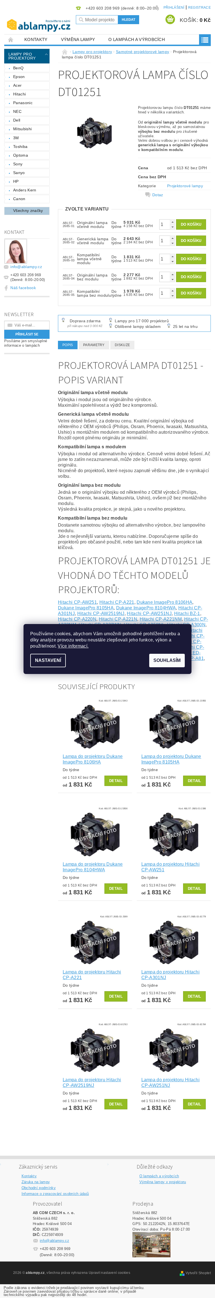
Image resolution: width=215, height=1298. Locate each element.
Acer (17, 85)
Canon (19, 198)
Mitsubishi (22, 129)
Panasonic (22, 102)
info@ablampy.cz (26, 266)
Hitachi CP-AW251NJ (149, 613)
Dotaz (157, 195)
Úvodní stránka (11, 39)
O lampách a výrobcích (136, 39)
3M (16, 138)
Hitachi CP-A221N (118, 619)
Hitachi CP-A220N (77, 619)
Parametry (94, 345)
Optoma (20, 155)
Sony (17, 164)
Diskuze (122, 345)
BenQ (18, 68)
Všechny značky (28, 210)
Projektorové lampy (185, 186)
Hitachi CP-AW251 (77, 602)
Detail (116, 781)
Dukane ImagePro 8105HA (86, 607)
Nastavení (48, 660)
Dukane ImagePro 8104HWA (146, 607)
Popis (67, 345)
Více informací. (73, 646)
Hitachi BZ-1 (187, 613)
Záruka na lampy (36, 1182)
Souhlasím (167, 660)
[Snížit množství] (172, 227)
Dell (16, 120)
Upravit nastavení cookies (109, 1273)
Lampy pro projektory (22, 56)
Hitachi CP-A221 (116, 602)
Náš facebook (23, 287)
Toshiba (20, 146)
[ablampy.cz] (38, 21)
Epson (19, 76)
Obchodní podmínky (39, 1188)
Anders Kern (24, 190)
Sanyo (19, 172)
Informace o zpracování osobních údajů (55, 1194)
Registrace (199, 8)
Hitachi (19, 94)
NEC (17, 111)
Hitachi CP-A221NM (161, 619)
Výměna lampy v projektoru (162, 1182)
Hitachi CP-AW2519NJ (101, 613)
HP (16, 181)
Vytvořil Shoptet (198, 1273)
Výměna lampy (78, 39)
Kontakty (36, 39)
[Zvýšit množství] (172, 222)
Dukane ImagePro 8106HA (164, 602)
